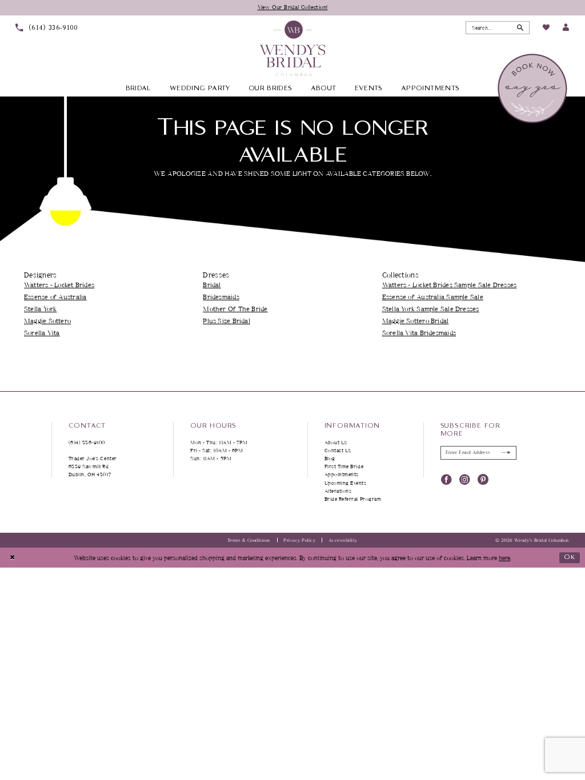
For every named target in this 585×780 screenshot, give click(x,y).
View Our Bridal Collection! (293, 7)
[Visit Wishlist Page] (545, 28)
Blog (329, 458)
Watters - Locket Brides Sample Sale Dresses (449, 285)
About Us (335, 442)
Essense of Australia (55, 296)
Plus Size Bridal (226, 320)
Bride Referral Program (353, 498)
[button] (566, 27)
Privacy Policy (299, 540)
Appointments (341, 474)
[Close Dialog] (12, 557)
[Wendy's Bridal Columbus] (293, 47)
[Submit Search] (520, 27)
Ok (570, 557)
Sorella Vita (42, 332)
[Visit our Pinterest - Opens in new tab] (483, 479)
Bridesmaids (221, 296)
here (504, 557)
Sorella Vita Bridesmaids (419, 332)
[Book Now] (533, 88)
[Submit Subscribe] (506, 453)
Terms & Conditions (249, 540)
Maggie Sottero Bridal (415, 320)
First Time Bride (344, 466)
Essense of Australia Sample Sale (432, 296)
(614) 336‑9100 (87, 442)
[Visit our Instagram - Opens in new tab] (465, 479)
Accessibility (343, 540)
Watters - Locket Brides (59, 285)
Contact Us (337, 450)
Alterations (338, 490)
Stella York (40, 308)
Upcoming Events (345, 483)
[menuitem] (47, 27)
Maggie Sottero (47, 320)
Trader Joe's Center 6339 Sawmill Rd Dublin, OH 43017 (93, 466)
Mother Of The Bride (235, 308)
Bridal (212, 285)
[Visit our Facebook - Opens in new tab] (446, 479)
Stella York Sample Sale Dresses (430, 308)
